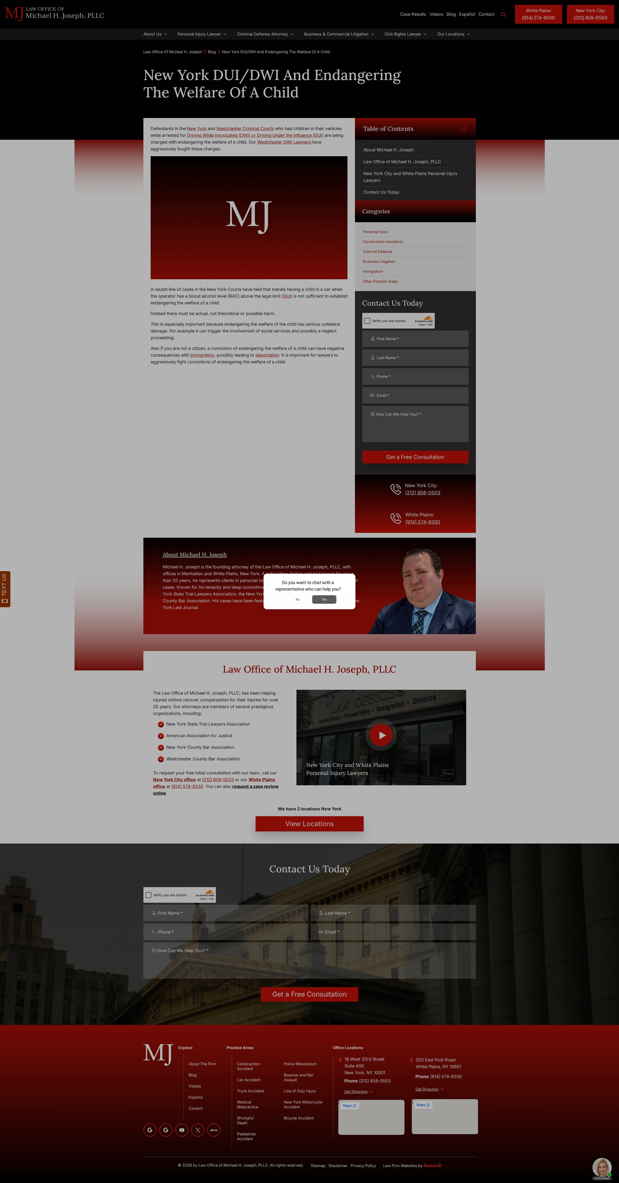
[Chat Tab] (309, 591)
